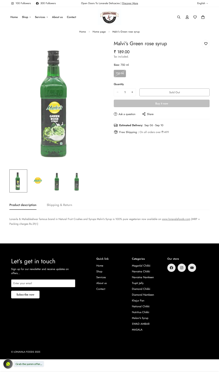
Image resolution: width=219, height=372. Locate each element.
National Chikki (141, 306)
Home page (99, 32)
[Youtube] (192, 268)
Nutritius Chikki (140, 312)
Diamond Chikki (141, 289)
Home (14, 17)
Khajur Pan (138, 300)
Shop (25, 17)
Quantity (119, 84)
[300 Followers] (171, 268)
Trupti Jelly (138, 283)
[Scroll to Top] (212, 353)
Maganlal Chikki (141, 266)
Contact (71, 17)
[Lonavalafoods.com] (109, 17)
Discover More (130, 3)
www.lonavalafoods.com (176, 219)
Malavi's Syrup (140, 318)
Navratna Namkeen (143, 277)
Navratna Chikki (141, 271)
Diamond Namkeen (143, 295)
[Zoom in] (98, 46)
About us (57, 17)
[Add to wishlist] (206, 44)
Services (40, 17)
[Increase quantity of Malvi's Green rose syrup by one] (132, 92)
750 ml (121, 74)
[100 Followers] (182, 268)
